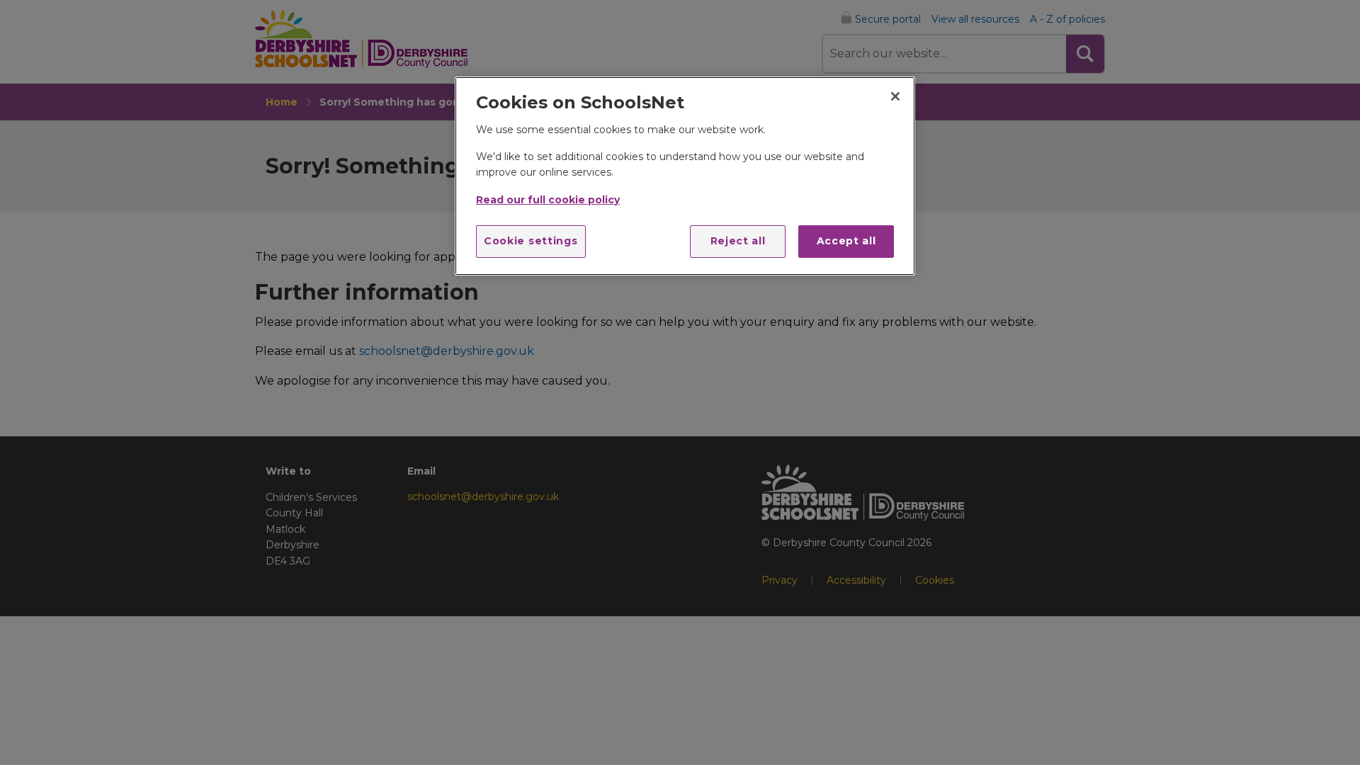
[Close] (895, 96)
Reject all (738, 240)
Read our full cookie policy (548, 199)
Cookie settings (531, 240)
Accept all (846, 240)
